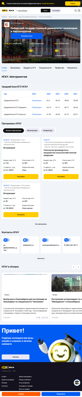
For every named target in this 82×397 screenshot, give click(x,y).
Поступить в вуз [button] (26, 36)
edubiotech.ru (26, 238)
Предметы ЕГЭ (29, 68)
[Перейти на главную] (8, 10)
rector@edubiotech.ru (49, 238)
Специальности (45, 68)
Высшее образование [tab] (13, 130)
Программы (15, 68)
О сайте (4, 376)
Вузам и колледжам (8, 380)
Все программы (41, 224)
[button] (74, 267)
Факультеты (72, 68)
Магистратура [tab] (32, 130)
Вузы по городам (24, 389)
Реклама (4, 383)
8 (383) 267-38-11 (69, 238)
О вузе (4, 68)
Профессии (59, 68)
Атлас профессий (24, 383)
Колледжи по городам (26, 386)
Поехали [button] (16, 357)
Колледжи (56, 10)
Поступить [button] (21, 176)
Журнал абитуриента (25, 376)
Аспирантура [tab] (47, 130)
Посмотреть (37, 101)
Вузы (45, 10)
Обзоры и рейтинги (25, 380)
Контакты (41, 258)
